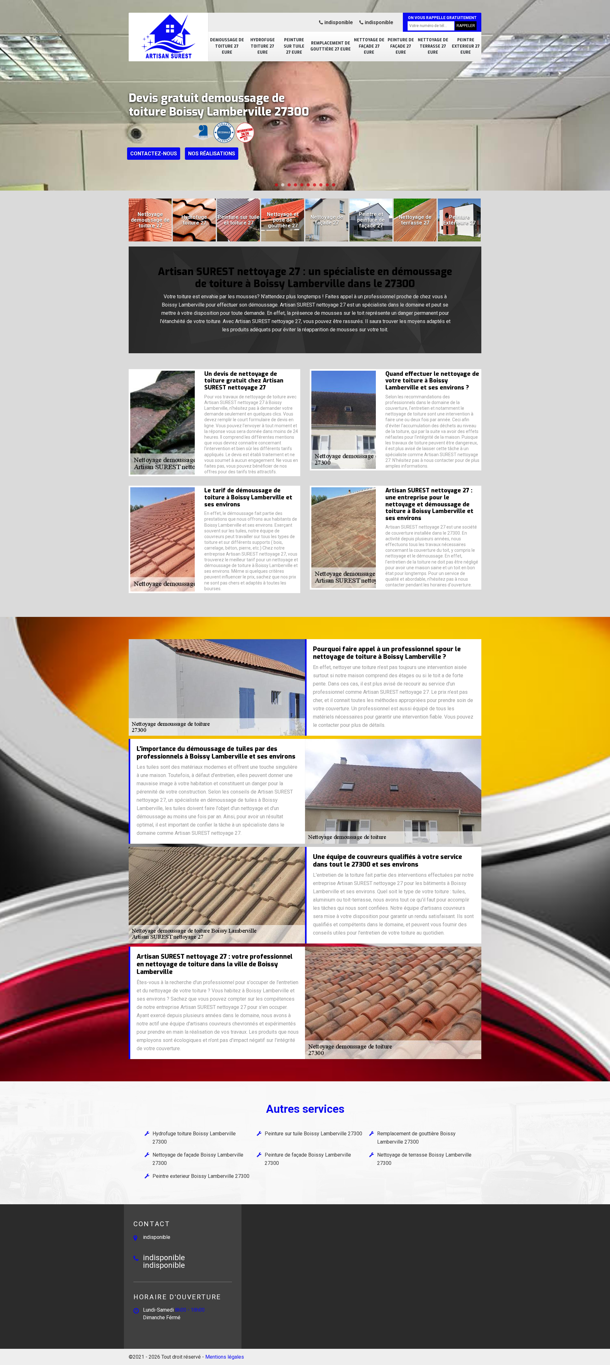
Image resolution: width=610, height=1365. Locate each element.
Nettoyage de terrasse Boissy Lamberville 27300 (424, 1159)
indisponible (338, 22)
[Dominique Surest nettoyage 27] (168, 36)
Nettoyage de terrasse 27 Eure (433, 46)
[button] (276, 185)
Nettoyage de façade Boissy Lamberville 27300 (197, 1159)
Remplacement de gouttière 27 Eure (330, 46)
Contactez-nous (153, 154)
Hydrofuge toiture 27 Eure (262, 46)
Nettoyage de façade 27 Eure (369, 46)
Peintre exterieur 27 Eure (466, 46)
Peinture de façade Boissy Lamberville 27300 (308, 1159)
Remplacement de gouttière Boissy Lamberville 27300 (416, 1138)
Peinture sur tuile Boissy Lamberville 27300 (313, 1134)
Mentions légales (224, 1357)
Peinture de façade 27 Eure (401, 46)
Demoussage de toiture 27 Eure (227, 46)
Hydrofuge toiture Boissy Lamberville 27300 (194, 1138)
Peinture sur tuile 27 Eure (294, 46)
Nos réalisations (211, 154)
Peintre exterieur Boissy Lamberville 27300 (200, 1176)
